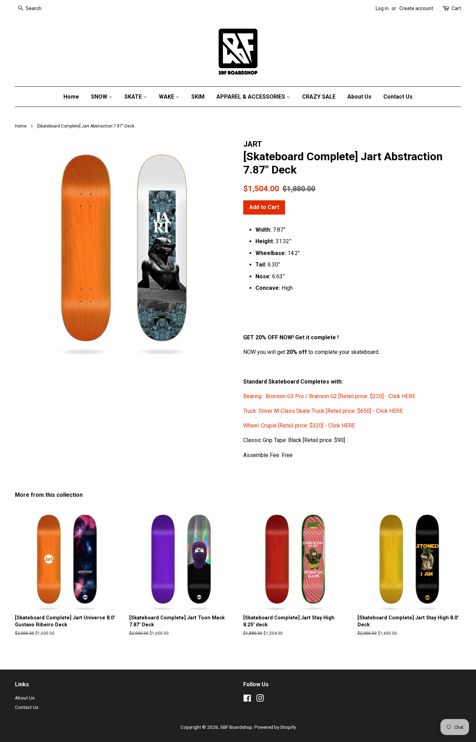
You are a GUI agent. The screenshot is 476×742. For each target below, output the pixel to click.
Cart (456, 8)
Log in (382, 8)
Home (71, 96)
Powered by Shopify (275, 727)
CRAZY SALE (319, 96)
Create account (416, 8)
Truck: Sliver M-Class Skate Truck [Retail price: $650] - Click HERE (323, 411)
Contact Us (398, 96)
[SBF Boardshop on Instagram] (260, 699)
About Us (359, 96)
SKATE (133, 96)
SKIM (198, 96)
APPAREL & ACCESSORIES (251, 96)
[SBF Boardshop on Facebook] (247, 699)
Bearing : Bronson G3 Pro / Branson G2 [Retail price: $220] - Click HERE (330, 396)
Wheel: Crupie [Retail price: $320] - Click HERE (299, 425)
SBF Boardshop (236, 727)
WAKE (167, 96)
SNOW (100, 96)
